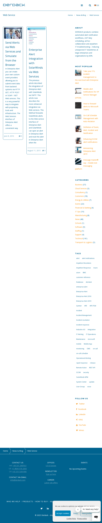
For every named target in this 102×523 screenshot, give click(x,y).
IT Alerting (79, 334)
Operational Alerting (83, 358)
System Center (81, 382)
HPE (85, 306)
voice (89, 387)
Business (78, 184)
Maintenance (80, 339)
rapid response (81, 363)
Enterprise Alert (81, 291)
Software (78, 227)
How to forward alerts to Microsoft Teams (90, 106)
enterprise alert (81, 287)
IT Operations (91, 334)
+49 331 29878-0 (19, 465)
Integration (92, 329)
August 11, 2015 (34, 150)
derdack (89, 282)
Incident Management (84, 315)
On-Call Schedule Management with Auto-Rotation (90, 118)
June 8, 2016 (9, 136)
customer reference (83, 277)
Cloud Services (81, 188)
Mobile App (88, 344)
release (92, 363)
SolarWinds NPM (82, 377)
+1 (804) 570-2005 (19, 468)
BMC (84, 272)
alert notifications (88, 258)
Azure (95, 268)
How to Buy (41, 501)
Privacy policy (82, 519)
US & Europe (51, 465)
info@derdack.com (17, 480)
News (77, 219)
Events (77, 204)
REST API (92, 368)
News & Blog (81, 15)
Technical (79, 238)
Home (70, 15)
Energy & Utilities (82, 200)
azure (78, 272)
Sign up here (51, 474)
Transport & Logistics (84, 242)
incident (79, 310)
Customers (79, 196)
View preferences (89, 513)
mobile (78, 344)
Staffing (78, 231)
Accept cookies (62, 513)
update (91, 382)
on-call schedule (82, 353)
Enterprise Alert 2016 (83, 296)
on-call (95, 349)
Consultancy (80, 192)
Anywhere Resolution (83, 263)
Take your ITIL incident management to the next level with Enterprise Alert (86, 77)
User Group (80, 387)
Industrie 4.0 (80, 329)
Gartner (79, 306)
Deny (75, 513)
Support (78, 234)
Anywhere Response (83, 268)
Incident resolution (83, 320)
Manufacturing (81, 215)
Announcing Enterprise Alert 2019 (89, 151)
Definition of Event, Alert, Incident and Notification (91, 130)
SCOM (78, 372)
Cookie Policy (71, 519)
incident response (82, 325)
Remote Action (81, 368)
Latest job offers (51, 483)
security (86, 372)
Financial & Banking (83, 208)
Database (79, 282)
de (97, 5)
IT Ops (77, 211)
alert (77, 258)
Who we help (13, 501)
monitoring (80, 349)
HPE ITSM (93, 306)
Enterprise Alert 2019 (83, 301)
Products (28, 501)
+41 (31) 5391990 (19, 471)
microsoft (91, 339)
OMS (88, 349)
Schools (78, 223)
